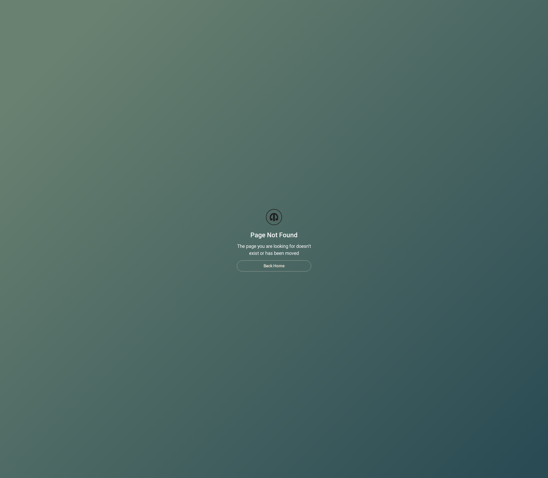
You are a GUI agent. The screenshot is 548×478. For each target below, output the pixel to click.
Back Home (274, 265)
